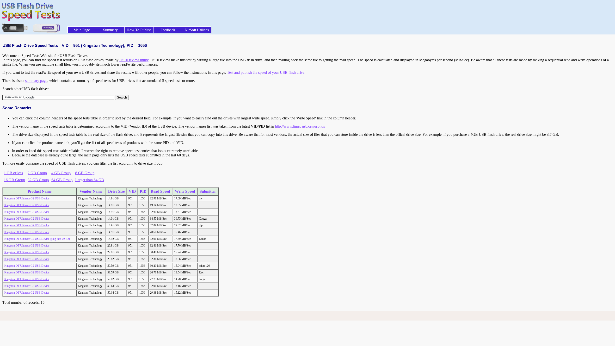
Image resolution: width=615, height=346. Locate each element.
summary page (36, 81)
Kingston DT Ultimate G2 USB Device (26, 198)
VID (132, 191)
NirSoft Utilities (197, 30)
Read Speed (160, 191)
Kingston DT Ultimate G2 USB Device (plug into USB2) (37, 239)
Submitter (208, 191)
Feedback (167, 30)
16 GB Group (14, 180)
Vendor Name (91, 191)
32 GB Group (38, 180)
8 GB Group (84, 173)
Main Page (82, 30)
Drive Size (116, 191)
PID (143, 191)
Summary (110, 30)
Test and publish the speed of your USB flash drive (265, 72)
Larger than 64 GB (89, 180)
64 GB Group (62, 180)
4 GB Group (61, 173)
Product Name (39, 191)
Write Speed (185, 191)
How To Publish (139, 30)
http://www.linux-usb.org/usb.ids (300, 126)
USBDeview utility (133, 60)
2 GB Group (37, 173)
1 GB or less (13, 173)
